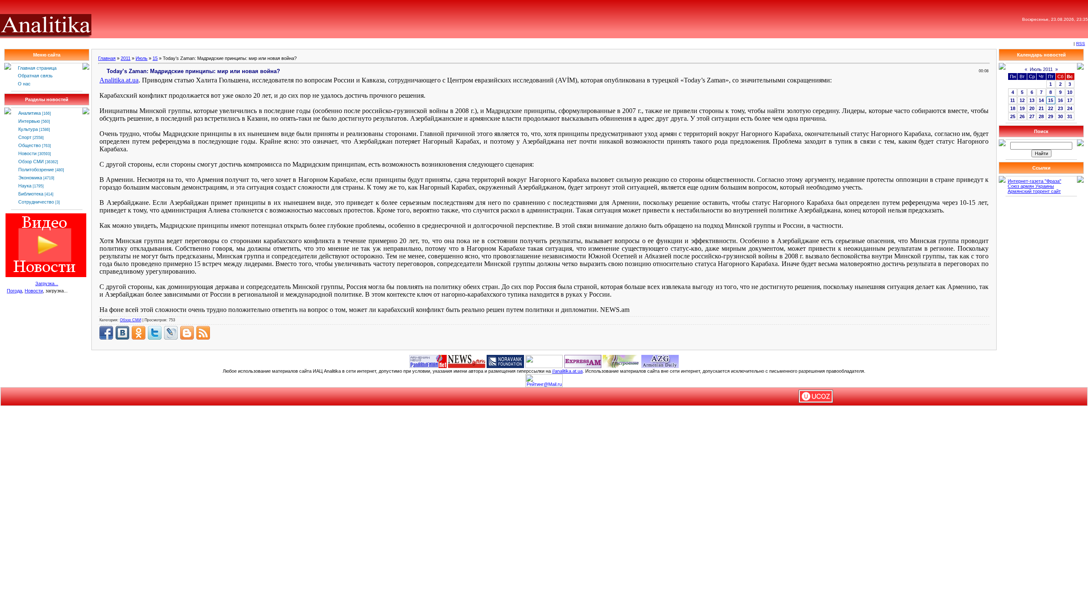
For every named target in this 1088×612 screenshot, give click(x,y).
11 (1012, 100)
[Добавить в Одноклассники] (138, 333)
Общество (29, 145)
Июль (141, 58)
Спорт (24, 137)
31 (1069, 116)
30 (1060, 116)
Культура (28, 129)
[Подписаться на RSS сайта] (203, 333)
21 (1041, 108)
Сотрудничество (36, 201)
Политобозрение (36, 169)
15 (155, 58)
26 (1022, 116)
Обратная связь (35, 75)
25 (1012, 116)
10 (1069, 92)
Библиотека (30, 193)
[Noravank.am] (505, 360)
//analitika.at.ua (567, 371)
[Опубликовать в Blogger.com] (187, 333)
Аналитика (29, 113)
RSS (1080, 43)
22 (1050, 108)
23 (1060, 108)
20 (1031, 108)
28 (1041, 116)
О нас (24, 83)
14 (1041, 100)
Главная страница (37, 68)
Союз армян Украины (1031, 186)
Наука (24, 185)
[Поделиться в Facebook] (106, 333)
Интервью (29, 121)
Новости (27, 153)
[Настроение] (621, 360)
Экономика (30, 177)
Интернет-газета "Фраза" (1034, 181)
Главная (107, 58)
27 (1031, 116)
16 (1060, 100)
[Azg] (660, 360)
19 (1022, 108)
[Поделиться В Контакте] (122, 333)
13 (1031, 100)
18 (1012, 108)
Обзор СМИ (31, 161)
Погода (14, 290)
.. (119, 80)
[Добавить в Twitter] (155, 333)
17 (1069, 100)
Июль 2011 (1041, 69)
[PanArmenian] (428, 360)
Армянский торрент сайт (1034, 191)
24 (1069, 108)
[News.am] (466, 360)
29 (1050, 116)
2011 (125, 58)
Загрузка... (46, 283)
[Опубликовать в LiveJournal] (171, 333)
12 (1022, 100)
